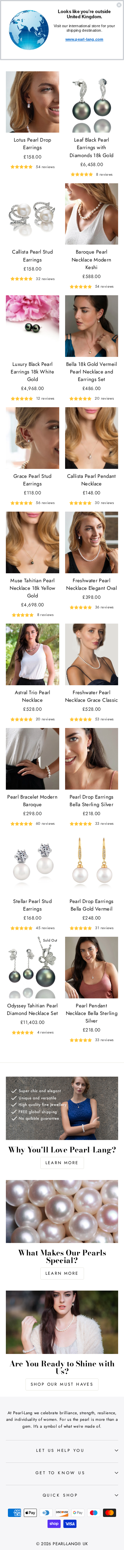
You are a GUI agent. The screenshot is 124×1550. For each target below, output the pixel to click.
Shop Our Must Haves (62, 1384)
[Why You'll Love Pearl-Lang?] (62, 1108)
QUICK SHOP (60, 1495)
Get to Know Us (60, 1473)
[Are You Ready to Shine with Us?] (62, 1322)
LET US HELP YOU (60, 1450)
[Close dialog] (119, 5)
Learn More (62, 1163)
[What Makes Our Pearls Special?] (62, 1211)
